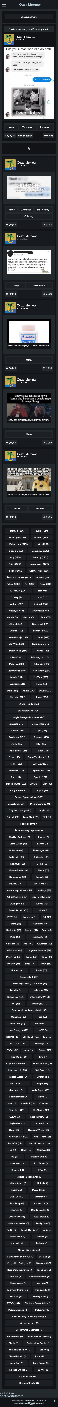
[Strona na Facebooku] (55, 1401)
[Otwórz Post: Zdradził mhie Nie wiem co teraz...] (29, 187)
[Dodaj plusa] (8, 136)
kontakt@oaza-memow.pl (34, 1403)
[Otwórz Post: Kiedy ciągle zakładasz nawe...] (29, 408)
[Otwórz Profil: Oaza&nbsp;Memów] (9, 39)
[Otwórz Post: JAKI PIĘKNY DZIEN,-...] (29, 482)
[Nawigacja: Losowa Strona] (29, 148)
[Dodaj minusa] (11, 136)
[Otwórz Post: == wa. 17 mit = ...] (29, 262)
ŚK (32, 1404)
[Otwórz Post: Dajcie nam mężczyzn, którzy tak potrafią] (29, 118)
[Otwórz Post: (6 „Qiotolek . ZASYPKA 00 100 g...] (29, 333)
